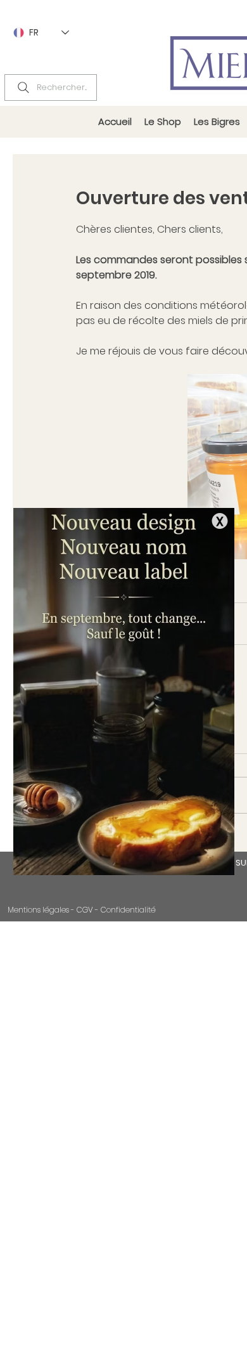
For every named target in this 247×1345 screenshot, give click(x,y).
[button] (219, 521)
